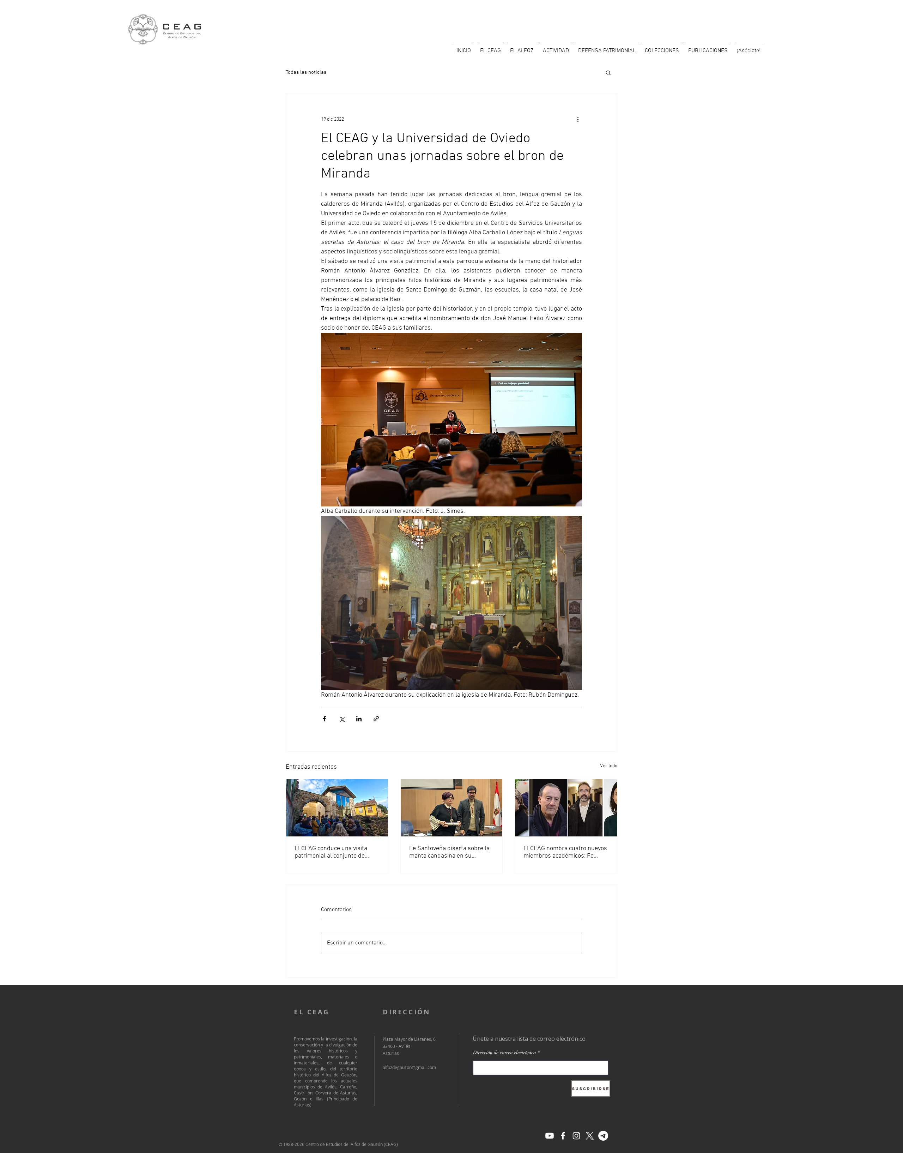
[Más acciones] (578, 119)
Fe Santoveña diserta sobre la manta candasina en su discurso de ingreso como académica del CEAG (449, 852)
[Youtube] (549, 1136)
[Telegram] (603, 1136)
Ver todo (608, 766)
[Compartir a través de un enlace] (376, 718)
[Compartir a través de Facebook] (324, 718)
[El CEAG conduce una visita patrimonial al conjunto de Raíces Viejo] (337, 807)
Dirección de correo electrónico (504, 1052)
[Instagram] (576, 1136)
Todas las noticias (306, 72)
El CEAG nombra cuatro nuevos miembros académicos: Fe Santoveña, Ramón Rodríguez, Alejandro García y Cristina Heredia (565, 852)
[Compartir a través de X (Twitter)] (341, 718)
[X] (590, 1136)
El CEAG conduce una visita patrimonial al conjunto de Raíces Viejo (331, 852)
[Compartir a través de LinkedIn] (359, 718)
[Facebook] (563, 1136)
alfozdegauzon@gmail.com (409, 1067)
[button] (608, 72)
